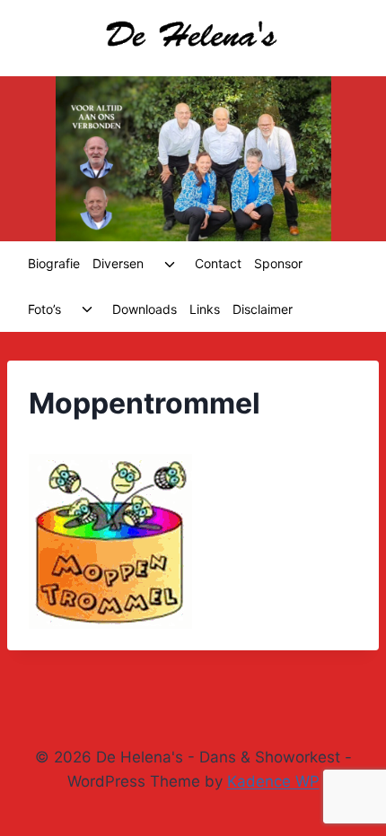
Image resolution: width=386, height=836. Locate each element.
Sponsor (278, 263)
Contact (218, 263)
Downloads (144, 309)
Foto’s (44, 309)
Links (204, 309)
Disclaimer (262, 309)
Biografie (54, 263)
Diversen (118, 263)
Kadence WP (273, 781)
